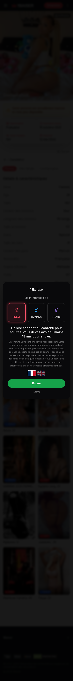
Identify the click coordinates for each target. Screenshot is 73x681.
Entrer (36, 383)
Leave (36, 392)
